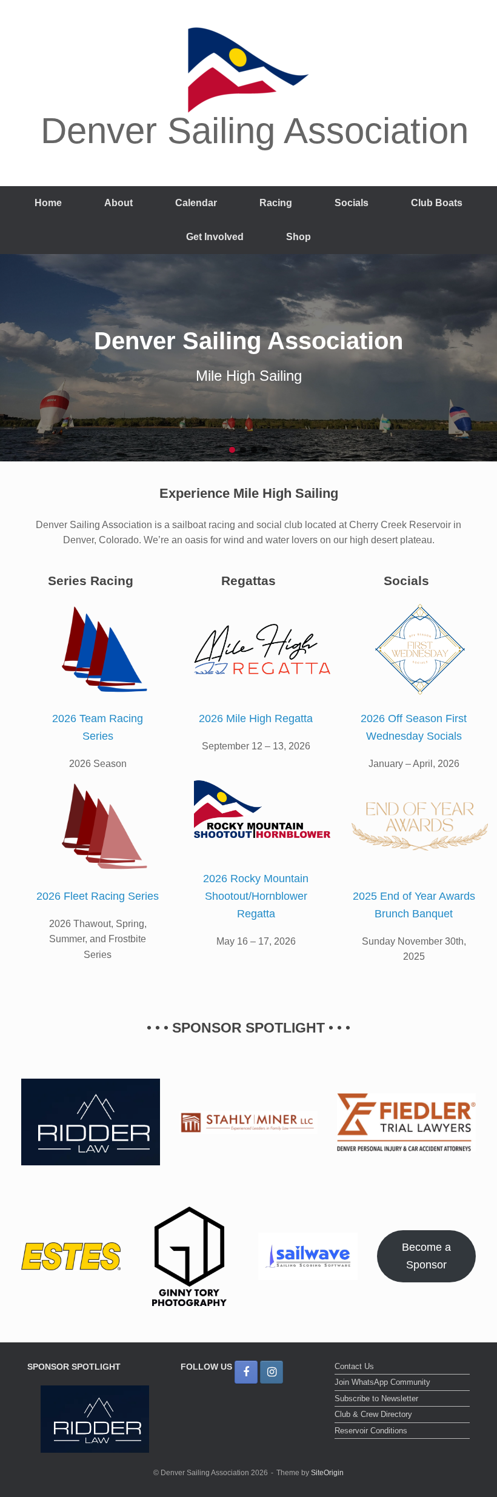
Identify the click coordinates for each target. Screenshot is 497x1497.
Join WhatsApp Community (382, 1382)
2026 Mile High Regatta (256, 718)
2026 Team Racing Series (97, 727)
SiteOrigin (327, 1472)
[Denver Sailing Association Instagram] (271, 1372)
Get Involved (215, 237)
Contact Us (354, 1366)
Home (48, 203)
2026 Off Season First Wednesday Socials (414, 727)
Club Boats (436, 203)
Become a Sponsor (426, 1256)
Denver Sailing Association (248, 340)
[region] (248, 357)
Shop (298, 237)
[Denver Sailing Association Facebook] (246, 1372)
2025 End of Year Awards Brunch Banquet (414, 905)
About (118, 203)
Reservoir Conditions (371, 1430)
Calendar (196, 203)
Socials (352, 203)
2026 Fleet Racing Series (97, 896)
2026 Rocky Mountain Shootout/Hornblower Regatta (256, 896)
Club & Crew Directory (373, 1414)
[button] (232, 450)
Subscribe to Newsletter (376, 1398)
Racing (275, 203)
